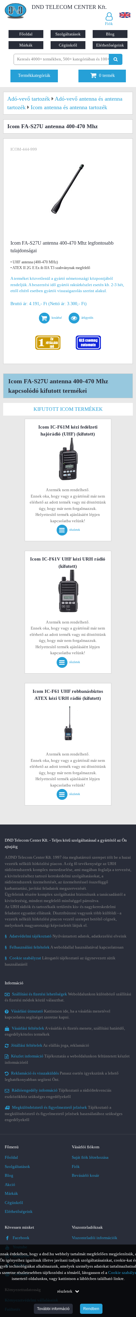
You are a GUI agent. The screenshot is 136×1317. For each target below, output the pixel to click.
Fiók (76, 1166)
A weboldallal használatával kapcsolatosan (64, 947)
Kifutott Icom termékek (68, 409)
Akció (10, 1184)
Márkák (26, 45)
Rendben (91, 1309)
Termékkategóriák (34, 75)
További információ (53, 1309)
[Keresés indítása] (115, 59)
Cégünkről (68, 45)
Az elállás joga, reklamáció (50, 1045)
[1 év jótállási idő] (48, 337)
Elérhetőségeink (110, 45)
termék (107, 75)
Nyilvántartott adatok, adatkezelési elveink (66, 936)
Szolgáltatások (68, 34)
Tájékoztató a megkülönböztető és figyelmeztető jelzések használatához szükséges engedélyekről (63, 1113)
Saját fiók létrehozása (90, 1157)
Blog (110, 34)
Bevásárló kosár (85, 1175)
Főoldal (26, 34)
